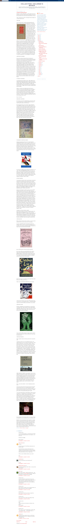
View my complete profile (41, 31)
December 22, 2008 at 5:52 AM (24, 475)
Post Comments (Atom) (23, 523)
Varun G (20, 471)
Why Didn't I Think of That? (42, 55)
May (39, 69)
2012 (39, 35)
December (40, 41)
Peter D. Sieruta (40, 13)
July (39, 67)
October (40, 63)
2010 (39, 37)
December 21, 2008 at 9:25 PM (24, 463)
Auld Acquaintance (41, 45)
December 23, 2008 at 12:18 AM (24, 489)
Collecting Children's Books (32, 4)
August (40, 66)
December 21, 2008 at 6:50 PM (24, 440)
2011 (39, 36)
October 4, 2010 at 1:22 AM (24, 518)
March (40, 72)
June (39, 68)
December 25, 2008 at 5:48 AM (24, 506)
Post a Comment (19, 520)
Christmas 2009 (26, 473)
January (40, 74)
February (40, 73)
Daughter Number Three (22, 465)
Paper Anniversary (41, 42)
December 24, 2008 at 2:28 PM (24, 494)
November (40, 62)
